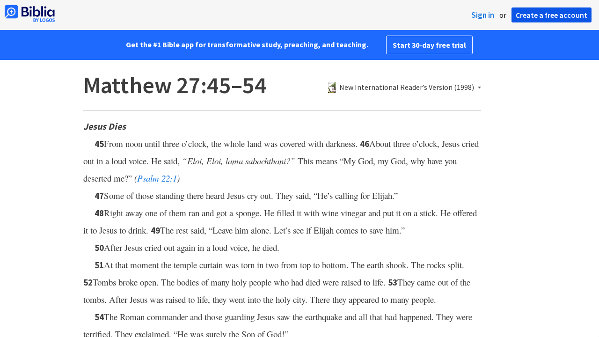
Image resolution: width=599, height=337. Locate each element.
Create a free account (551, 15)
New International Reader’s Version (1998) (406, 87)
